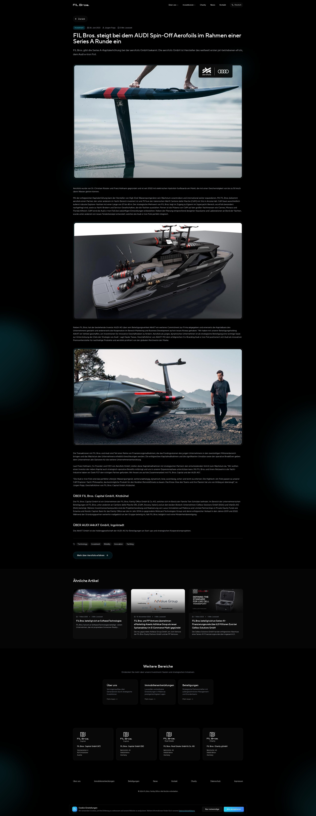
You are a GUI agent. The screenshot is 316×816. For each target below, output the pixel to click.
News (212, 5)
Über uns (172, 5)
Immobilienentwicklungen (104, 781)
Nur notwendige (212, 809)
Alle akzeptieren (234, 809)
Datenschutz (215, 781)
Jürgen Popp (110, 28)
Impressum (238, 781)
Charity (203, 5)
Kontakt (223, 5)
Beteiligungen (133, 781)
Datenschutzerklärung (187, 811)
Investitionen (188, 5)
